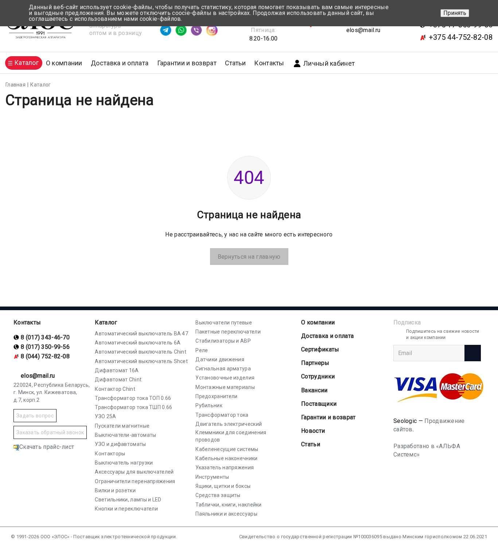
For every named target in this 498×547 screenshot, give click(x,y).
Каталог (106, 322)
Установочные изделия (224, 378)
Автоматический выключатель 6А (137, 343)
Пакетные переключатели (228, 332)
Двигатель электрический (228, 424)
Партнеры (315, 362)
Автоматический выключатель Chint (140, 352)
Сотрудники (318, 376)
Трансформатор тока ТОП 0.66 (133, 398)
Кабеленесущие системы (226, 449)
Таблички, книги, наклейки (228, 505)
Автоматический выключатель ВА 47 (141, 333)
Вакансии (314, 390)
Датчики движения (219, 359)
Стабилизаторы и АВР (223, 341)
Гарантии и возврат (187, 63)
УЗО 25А (105, 416)
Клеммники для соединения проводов (230, 436)
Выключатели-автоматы (125, 435)
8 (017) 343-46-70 (45, 337)
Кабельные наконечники (226, 458)
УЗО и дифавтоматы (120, 444)
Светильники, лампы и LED (128, 499)
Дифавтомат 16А (117, 370)
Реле (201, 350)
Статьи (235, 63)
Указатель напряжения (224, 467)
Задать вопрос (35, 416)
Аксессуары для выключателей (134, 472)
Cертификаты (320, 349)
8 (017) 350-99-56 (45, 346)
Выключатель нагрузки (124, 463)
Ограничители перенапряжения (135, 481)
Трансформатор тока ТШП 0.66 (133, 407)
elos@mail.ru (363, 30)
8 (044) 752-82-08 (45, 356)
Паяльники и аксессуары (226, 514)
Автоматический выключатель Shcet (141, 361)
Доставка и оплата (119, 63)
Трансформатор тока (221, 415)
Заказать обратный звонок (50, 432)
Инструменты (212, 477)
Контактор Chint (115, 389)
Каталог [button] (26, 62)
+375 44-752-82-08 (461, 37)
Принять (454, 12)
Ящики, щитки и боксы (222, 486)
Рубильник (208, 405)
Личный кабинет (329, 63)
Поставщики (318, 403)
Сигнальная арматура (223, 368)
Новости (313, 430)
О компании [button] (64, 63)
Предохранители (216, 396)
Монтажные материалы (225, 387)
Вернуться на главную (249, 256)
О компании (318, 322)
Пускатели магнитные (122, 426)
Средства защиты (218, 495)
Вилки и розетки (115, 490)
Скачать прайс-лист (46, 446)
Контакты (269, 63)
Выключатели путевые (223, 322)
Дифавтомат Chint (118, 379)
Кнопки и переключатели (126, 509)
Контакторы (110, 454)
